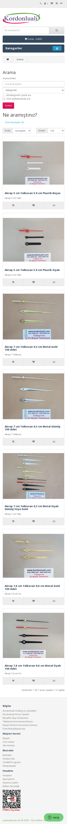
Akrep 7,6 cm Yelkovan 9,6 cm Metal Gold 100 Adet (32, 587)
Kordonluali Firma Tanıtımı (16, 714)
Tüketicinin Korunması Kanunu (18, 721)
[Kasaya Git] (61, 3)
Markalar (7, 755)
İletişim (6, 738)
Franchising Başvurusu (14, 728)
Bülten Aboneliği (11, 786)
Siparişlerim (9, 779)
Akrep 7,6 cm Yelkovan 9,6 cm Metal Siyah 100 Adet (33, 667)
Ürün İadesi (8, 741)
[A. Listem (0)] (52, 3)
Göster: (42, 130)
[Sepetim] (56, 3)
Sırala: (8, 130)
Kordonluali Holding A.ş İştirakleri (19, 710)
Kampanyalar (9, 765)
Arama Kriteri (9, 78)
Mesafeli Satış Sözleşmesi (15, 717)
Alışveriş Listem (10, 782)
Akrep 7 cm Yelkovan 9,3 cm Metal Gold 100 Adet (31, 348)
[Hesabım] (46, 3)
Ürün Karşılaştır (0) (14, 122)
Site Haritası (9, 745)
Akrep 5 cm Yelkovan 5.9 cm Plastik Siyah (32, 270)
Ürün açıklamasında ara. (18, 98)
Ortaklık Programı (12, 762)
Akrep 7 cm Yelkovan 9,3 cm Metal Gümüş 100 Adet (32, 428)
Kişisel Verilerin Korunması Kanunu (20, 725)
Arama (20, 59)
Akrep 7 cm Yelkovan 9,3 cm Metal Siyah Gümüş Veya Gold (31, 507)
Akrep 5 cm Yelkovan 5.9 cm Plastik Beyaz (33, 193)
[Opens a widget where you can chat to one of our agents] (53, 817)
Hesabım (7, 775)
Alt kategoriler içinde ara (18, 95)
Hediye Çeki (9, 758)
